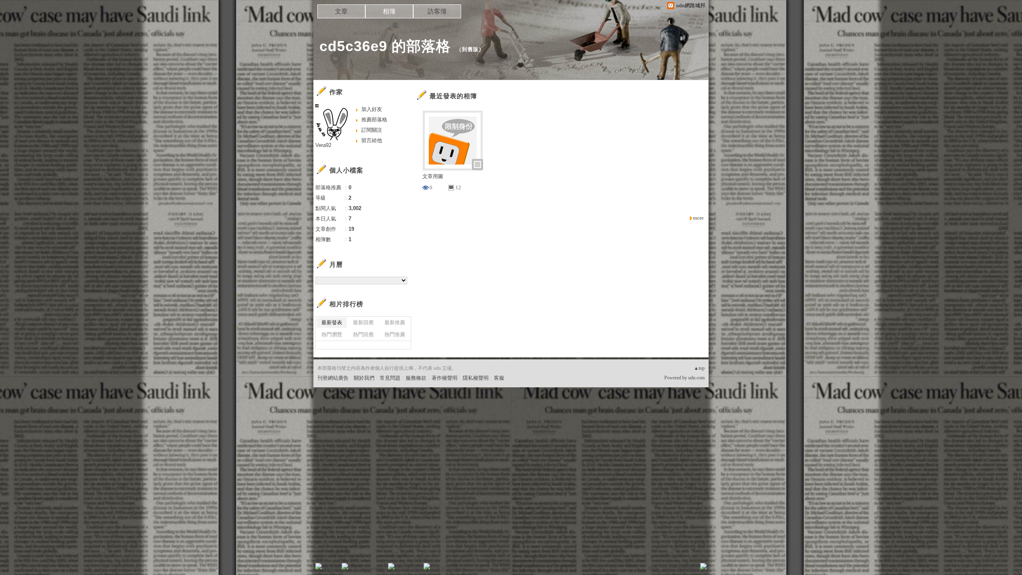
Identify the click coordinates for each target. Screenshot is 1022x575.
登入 (653, 569)
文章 (341, 11)
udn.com (696, 378)
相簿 (389, 11)
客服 (499, 378)
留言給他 (371, 140)
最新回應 (363, 322)
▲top (699, 368)
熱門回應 (363, 334)
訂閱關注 (371, 130)
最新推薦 (394, 322)
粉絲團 (331, 569)
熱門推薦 (394, 334)
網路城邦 (687, 569)
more (698, 218)
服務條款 (416, 378)
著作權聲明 (445, 378)
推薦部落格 (374, 120)
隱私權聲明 (476, 378)
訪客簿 (437, 11)
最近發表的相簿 (453, 96)
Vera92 (323, 145)
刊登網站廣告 (333, 378)
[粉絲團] (318, 566)
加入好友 (371, 109)
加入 (667, 569)
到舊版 (470, 49)
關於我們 (364, 378)
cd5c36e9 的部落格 (385, 46)
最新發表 (331, 322)
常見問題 (390, 378)
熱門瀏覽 (331, 334)
